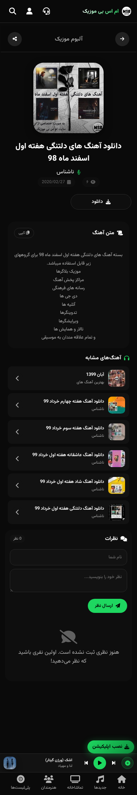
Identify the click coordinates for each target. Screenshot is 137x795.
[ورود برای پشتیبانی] (46, 11)
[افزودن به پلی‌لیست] (127, 763)
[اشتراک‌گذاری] (15, 39)
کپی (22, 233)
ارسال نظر (104, 605)
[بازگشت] (122, 39)
